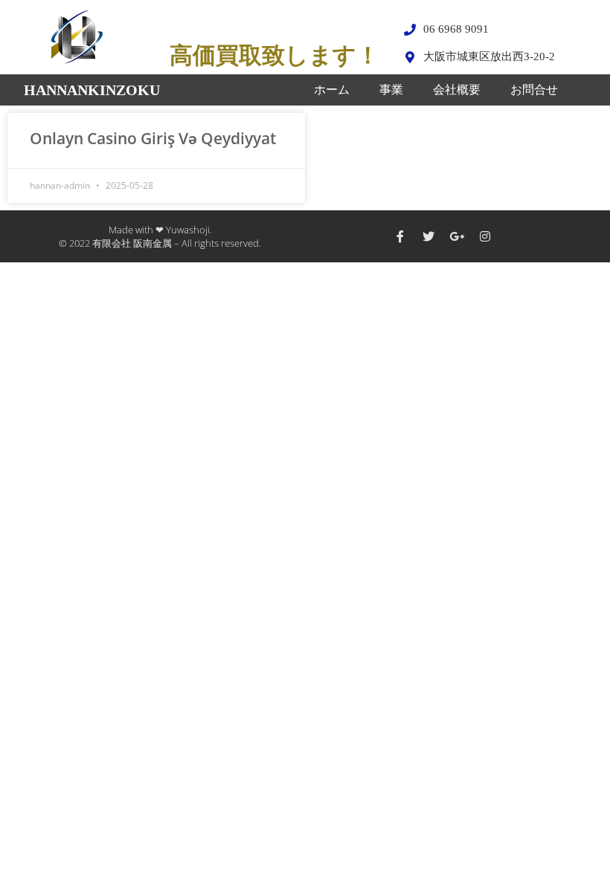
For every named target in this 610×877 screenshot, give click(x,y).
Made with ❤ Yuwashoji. (160, 229)
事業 (391, 89)
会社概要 (457, 89)
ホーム (332, 89)
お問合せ (534, 89)
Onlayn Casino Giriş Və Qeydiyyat (153, 138)
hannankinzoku (92, 90)
